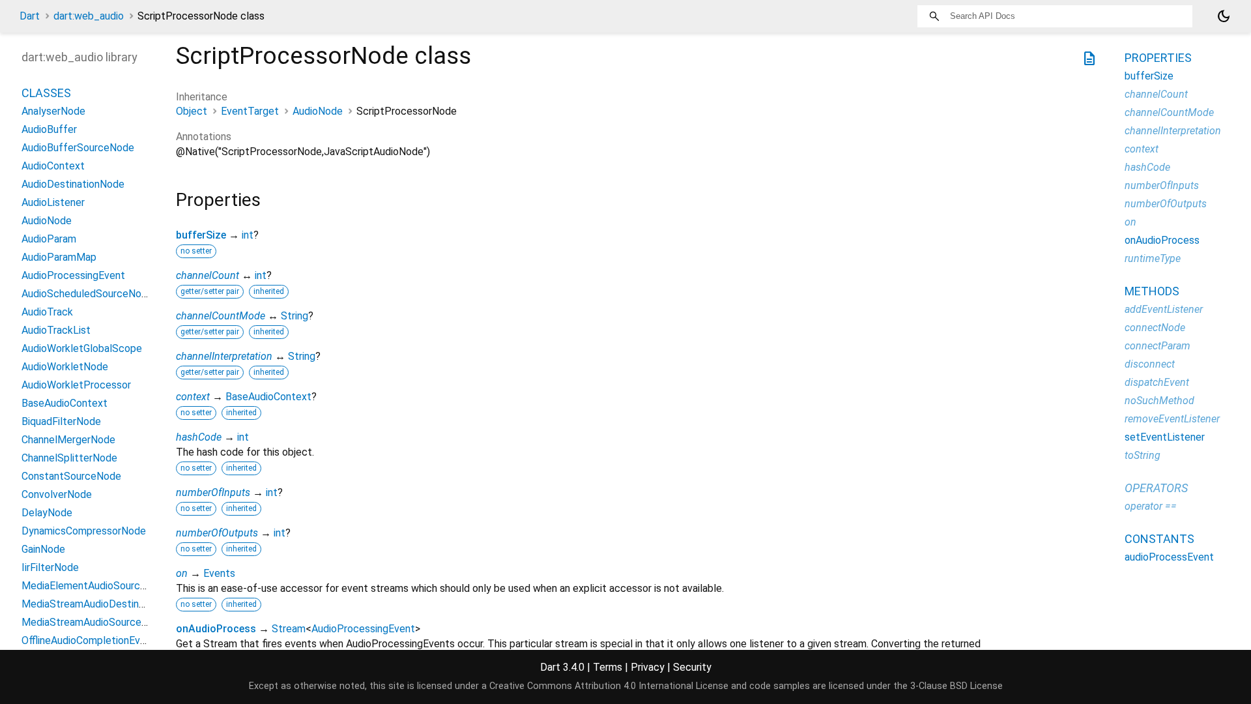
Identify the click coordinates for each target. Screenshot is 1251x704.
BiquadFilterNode (61, 421)
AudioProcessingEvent (363, 629)
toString (1142, 455)
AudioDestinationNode (73, 184)
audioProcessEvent (1169, 557)
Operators (1156, 488)
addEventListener (1164, 309)
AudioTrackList (56, 330)
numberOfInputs (213, 492)
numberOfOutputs (217, 533)
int (247, 235)
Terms (607, 667)
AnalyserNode (53, 111)
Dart (30, 16)
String (294, 316)
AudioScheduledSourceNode (87, 293)
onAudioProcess (216, 629)
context (193, 396)
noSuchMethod (1159, 400)
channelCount (207, 275)
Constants (1159, 539)
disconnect (1150, 364)
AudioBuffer (49, 129)
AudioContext (53, 166)
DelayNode (47, 512)
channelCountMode (220, 316)
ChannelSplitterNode (69, 458)
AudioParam (49, 239)
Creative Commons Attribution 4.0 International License (608, 686)
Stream (289, 629)
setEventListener (1165, 437)
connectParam (1157, 346)
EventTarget (250, 111)
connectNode (1155, 327)
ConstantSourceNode (71, 476)
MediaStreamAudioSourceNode (94, 622)
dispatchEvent (1157, 382)
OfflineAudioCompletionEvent (89, 640)
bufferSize (201, 235)
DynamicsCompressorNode (84, 531)
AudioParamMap (59, 257)
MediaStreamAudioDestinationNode (104, 604)
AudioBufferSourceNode (78, 147)
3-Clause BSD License (956, 686)
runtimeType (1153, 258)
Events (219, 573)
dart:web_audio (88, 16)
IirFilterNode (50, 567)
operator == (1151, 506)
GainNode (43, 549)
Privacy (648, 667)
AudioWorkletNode (65, 366)
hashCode (199, 437)
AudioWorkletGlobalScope (82, 348)
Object (191, 111)
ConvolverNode (57, 494)
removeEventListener (1172, 419)
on (182, 573)
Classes (46, 93)
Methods (1152, 291)
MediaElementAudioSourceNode (96, 585)
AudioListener (53, 202)
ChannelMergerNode (68, 439)
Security (692, 667)
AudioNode (318, 111)
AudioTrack (47, 312)
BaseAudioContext (268, 396)
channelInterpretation (224, 356)
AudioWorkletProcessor (76, 385)
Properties (1158, 58)
